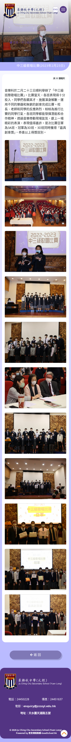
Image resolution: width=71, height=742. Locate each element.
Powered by (22, 733)
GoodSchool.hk (49, 733)
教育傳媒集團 (35, 733)
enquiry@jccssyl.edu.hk (39, 706)
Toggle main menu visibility (63, 9)
